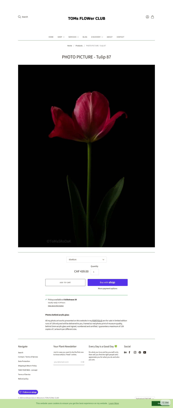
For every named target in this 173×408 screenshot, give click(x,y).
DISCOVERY (96, 37)
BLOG (85, 37)
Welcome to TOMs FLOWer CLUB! (48, 398)
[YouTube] (144, 353)
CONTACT (120, 37)
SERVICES (72, 37)
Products (79, 46)
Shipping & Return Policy (27, 366)
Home (69, 46)
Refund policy (23, 379)
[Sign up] (82, 362)
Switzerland (143, 399)
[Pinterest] (140, 353)
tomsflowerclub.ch (29, 398)
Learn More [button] (114, 403)
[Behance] (125, 353)
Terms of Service (24, 374)
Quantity (94, 266)
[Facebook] (129, 353)
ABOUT (110, 37)
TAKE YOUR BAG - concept (27, 370)
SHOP (60, 37)
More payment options (107, 288)
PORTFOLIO (97, 320)
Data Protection (24, 361)
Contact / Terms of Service (28, 357)
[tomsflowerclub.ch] (86, 17)
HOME (51, 37)
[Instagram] (135, 353)
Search (20, 352)
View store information (56, 306)
